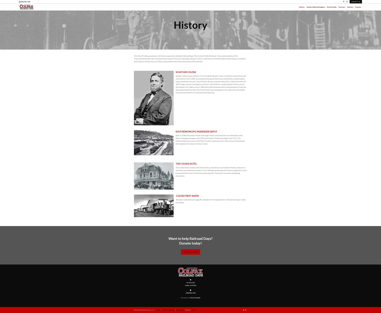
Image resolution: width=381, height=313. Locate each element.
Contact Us (355, 1)
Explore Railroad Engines (316, 7)
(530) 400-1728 (25, 2)
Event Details (332, 7)
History (302, 7)
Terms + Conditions (168, 310)
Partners (342, 7)
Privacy (157, 310)
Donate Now (191, 252)
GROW (193, 310)
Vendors (350, 7)
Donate (358, 7)
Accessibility (180, 310)
